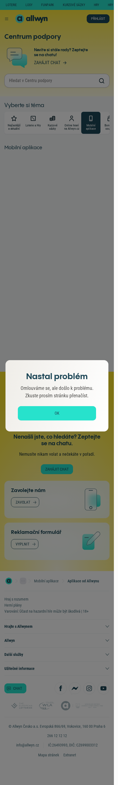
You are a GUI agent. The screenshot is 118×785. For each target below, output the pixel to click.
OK (57, 413)
